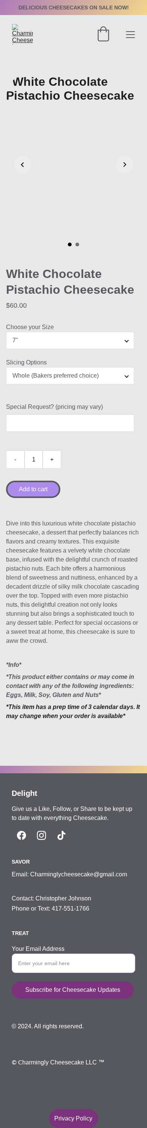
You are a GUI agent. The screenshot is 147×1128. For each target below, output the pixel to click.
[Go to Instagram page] (41, 835)
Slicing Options (26, 362)
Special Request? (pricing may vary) (54, 407)
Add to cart (33, 489)
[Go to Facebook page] (21, 835)
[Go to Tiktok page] (61, 835)
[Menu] (130, 34)
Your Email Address (38, 949)
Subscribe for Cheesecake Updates (72, 990)
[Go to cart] (103, 34)
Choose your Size (30, 327)
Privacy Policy (73, 1118)
